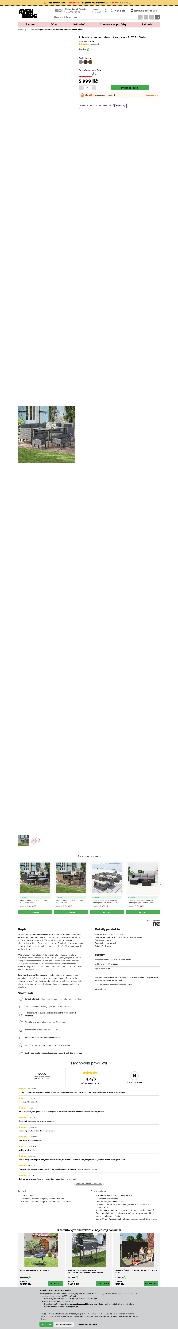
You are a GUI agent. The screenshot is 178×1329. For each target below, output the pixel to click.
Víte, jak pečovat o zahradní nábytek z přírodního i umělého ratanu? (125, 1210)
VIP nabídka (35, 29)
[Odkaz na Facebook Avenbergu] (56, 10)
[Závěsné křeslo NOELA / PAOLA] (41, 1250)
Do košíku (35, 912)
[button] (144, 10)
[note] (119, 95)
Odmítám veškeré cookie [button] (87, 1324)
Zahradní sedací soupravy (60, 1201)
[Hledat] (140, 17)
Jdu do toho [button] (46, 1324)
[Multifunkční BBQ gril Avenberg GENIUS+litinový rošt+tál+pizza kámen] (89, 1250)
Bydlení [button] (30, 24)
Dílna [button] (54, 24)
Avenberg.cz (23, 29)
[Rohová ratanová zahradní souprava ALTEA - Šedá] (46, 434)
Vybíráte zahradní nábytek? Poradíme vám (114, 1195)
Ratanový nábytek (56, 1198)
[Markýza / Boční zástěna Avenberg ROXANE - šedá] (136, 1250)
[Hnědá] (90, 62)
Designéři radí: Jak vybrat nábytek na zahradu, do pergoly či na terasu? (126, 1219)
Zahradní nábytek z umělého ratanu (111, 1201)
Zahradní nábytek (39, 1198)
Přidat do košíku (130, 87)
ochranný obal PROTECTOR (121, 977)
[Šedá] (81, 62)
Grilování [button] (79, 24)
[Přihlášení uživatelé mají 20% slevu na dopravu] (151, 17)
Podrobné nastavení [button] (64, 1324)
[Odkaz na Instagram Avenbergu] (60, 10)
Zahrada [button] (147, 24)
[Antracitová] (85, 62)
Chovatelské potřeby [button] (113, 24)
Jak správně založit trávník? (107, 1198)
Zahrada (26, 1198)
